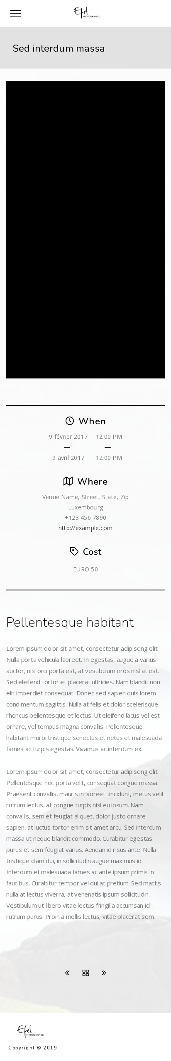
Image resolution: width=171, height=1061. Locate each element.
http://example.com (86, 528)
